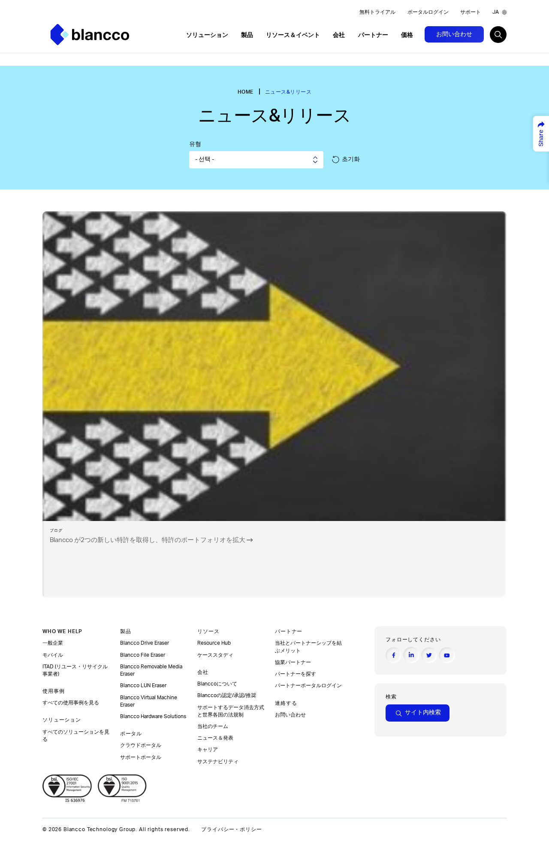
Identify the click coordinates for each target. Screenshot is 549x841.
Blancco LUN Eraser (143, 685)
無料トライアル (377, 12)
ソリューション (207, 35)
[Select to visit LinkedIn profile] (411, 655)
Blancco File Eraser (142, 655)
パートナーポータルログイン (309, 685)
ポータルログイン (428, 12)
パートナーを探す (296, 673)
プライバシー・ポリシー (231, 829)
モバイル (53, 655)
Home (245, 91)
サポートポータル (140, 757)
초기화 (351, 159)
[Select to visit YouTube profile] (447, 655)
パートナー (373, 35)
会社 (339, 35)
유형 (195, 144)
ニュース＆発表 (216, 737)
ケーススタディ (216, 655)
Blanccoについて (217, 683)
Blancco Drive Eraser (144, 643)
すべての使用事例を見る (71, 702)
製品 (247, 35)
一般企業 (52, 643)
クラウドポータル (141, 745)
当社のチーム (212, 726)
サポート (470, 12)
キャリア (207, 749)
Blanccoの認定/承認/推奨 (226, 695)
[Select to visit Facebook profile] (393, 655)
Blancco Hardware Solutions (153, 716)
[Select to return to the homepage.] (89, 34)
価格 (407, 35)
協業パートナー (293, 662)
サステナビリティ (217, 761)
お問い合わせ (454, 34)
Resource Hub (214, 643)
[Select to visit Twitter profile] (429, 655)
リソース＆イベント (293, 35)
